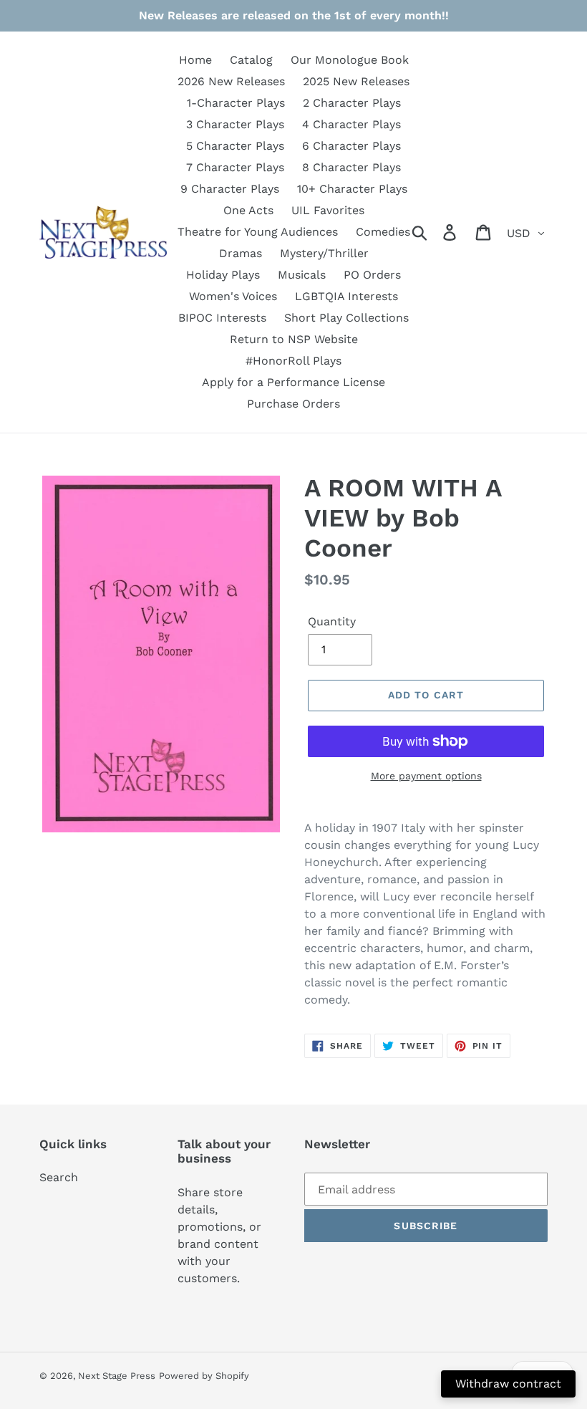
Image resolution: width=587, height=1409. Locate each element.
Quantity (332, 621)
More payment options (426, 776)
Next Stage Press (116, 1375)
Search (58, 1177)
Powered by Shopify (204, 1375)
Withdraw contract (508, 1383)
